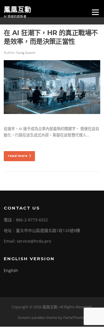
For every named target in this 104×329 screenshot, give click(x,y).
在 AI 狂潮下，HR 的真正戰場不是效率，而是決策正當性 (51, 37)
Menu (95, 12)
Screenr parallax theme (37, 317)
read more (17, 156)
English (11, 270)
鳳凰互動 (17, 9)
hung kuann (25, 52)
